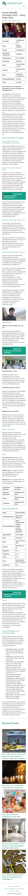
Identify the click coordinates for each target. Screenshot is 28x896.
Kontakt (17, 891)
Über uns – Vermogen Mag (14, 886)
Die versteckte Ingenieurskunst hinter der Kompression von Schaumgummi (12, 877)
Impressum (11, 891)
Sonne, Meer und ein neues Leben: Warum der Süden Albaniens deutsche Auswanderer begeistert (14, 756)
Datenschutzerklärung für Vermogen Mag (14, 888)
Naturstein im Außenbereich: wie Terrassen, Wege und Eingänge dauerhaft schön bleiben (13, 846)
